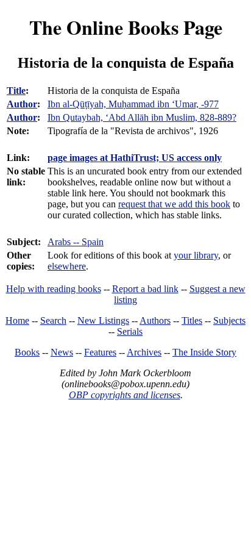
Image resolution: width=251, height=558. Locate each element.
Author (22, 104)
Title (16, 90)
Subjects (229, 320)
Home (17, 320)
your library (196, 255)
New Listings (103, 320)
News (62, 352)
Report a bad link (145, 289)
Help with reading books (53, 289)
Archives (144, 352)
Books (27, 352)
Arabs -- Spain (76, 242)
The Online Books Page (125, 27)
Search (53, 320)
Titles (192, 320)
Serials (130, 331)
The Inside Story (204, 352)
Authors (155, 320)
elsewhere (67, 266)
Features (100, 352)
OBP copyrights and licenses (124, 395)
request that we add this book (174, 204)
